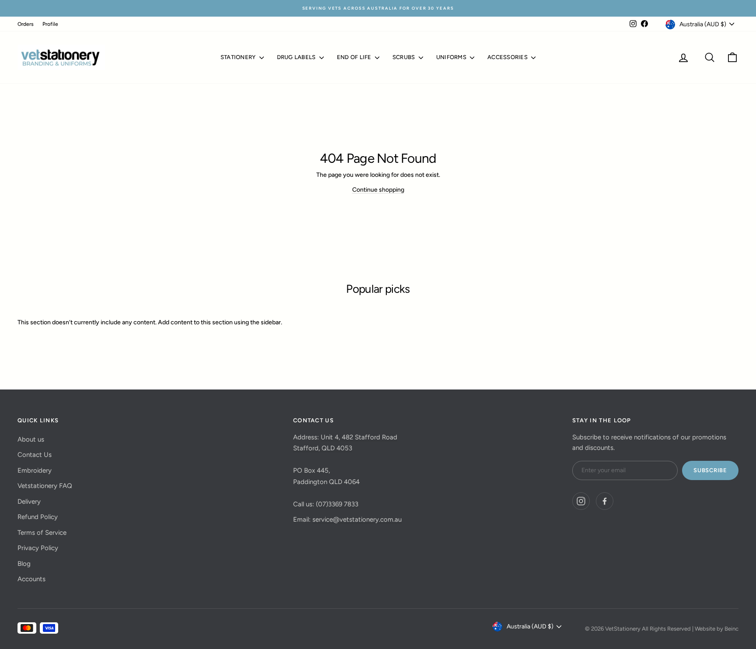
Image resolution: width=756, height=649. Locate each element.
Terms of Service (42, 533)
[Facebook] (604, 501)
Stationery (238, 57)
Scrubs (404, 57)
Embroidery (35, 470)
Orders (26, 24)
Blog (24, 564)
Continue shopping (378, 189)
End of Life (355, 57)
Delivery (29, 501)
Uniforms (452, 57)
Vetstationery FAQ (45, 486)
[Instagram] (581, 501)
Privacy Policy (38, 548)
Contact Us (35, 455)
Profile (50, 24)
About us (31, 439)
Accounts (32, 579)
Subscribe (710, 470)
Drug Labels (297, 57)
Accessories (508, 57)
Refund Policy (38, 517)
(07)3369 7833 (337, 504)
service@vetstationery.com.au (357, 519)
